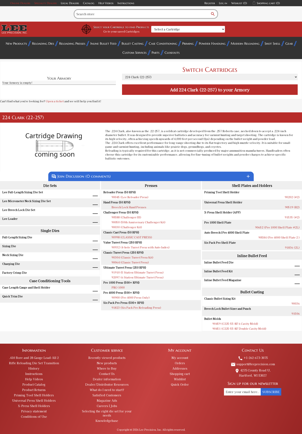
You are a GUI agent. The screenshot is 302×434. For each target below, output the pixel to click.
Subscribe (271, 392)
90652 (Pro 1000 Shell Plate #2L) (277, 227)
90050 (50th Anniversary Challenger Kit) (139, 222)
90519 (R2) (292, 207)
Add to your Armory (210, 90)
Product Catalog (33, 384)
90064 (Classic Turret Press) (130, 262)
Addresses (179, 368)
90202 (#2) (292, 197)
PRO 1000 (118, 287)
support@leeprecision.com (253, 364)
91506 (296, 313)
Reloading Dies (43, 43)
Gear (289, 43)
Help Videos (105, 3)
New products (107, 363)
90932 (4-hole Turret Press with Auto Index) (141, 247)
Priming (188, 43)
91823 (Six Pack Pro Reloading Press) (136, 308)
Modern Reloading (245, 43)
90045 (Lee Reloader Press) (130, 197)
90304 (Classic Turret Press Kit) (132, 257)
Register (209, 3)
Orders (180, 363)
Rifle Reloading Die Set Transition (34, 363)
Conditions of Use (34, 416)
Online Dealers (20, 3)
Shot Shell (272, 43)
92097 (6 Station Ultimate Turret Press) (138, 277)
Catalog (88, 3)
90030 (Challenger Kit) (127, 227)
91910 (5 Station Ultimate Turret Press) (138, 272)
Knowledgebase (107, 421)
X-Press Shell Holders (34, 406)
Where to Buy (107, 368)
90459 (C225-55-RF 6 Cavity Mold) (235, 324)
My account (180, 358)
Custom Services (134, 52)
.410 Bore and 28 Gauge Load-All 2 (34, 358)
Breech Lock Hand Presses (129, 207)
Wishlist (180, 379)
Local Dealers (70, 3)
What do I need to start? (107, 390)
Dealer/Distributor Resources (107, 384)
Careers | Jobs (107, 406)
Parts (155, 52)
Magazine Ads (107, 400)
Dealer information (107, 379)
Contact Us (107, 374)
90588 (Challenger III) (126, 217)
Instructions (126, 3)
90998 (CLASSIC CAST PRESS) (132, 237)
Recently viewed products (107, 358)
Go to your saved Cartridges (121, 31)
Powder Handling (212, 43)
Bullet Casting (133, 43)
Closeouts (172, 52)
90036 (296, 303)
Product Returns (34, 390)
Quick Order (180, 384)
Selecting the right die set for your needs (107, 413)
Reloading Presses (72, 43)
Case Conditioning (163, 43)
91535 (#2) (292, 217)
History (33, 368)
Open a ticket (55, 101)
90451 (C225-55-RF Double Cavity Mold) (239, 328)
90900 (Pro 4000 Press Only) (131, 297)
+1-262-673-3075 (253, 358)
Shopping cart (180, 374)
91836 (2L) (292, 247)
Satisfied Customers (106, 395)
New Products (16, 43)
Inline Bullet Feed (103, 43)
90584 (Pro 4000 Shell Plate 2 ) (279, 237)
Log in (223, 3)
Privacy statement (34, 411)
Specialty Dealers (45, 3)
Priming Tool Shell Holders (34, 395)
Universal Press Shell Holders (34, 400)
